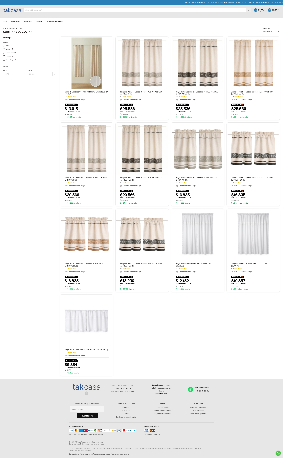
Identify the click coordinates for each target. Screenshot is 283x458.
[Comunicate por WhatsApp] (278, 453)
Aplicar (55, 74)
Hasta (30, 70)
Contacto (39, 21)
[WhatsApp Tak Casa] (190, 389)
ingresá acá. (107, 454)
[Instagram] (86, 393)
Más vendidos (198, 410)
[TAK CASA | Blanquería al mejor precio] (86, 387)
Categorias (15, 21)
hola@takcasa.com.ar (161, 388)
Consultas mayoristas (198, 414)
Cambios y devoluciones (162, 410)
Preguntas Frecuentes (55, 21)
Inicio (5, 21)
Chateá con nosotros (198, 407)
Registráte (261, 11)
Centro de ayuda (162, 407)
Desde (5, 70)
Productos (28, 21)
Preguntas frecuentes (162, 414)
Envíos (126, 414)
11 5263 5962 (202, 391)
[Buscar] (248, 10)
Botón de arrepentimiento (126, 417)
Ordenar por (266, 28)
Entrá (260, 9)
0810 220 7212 (123, 388)
